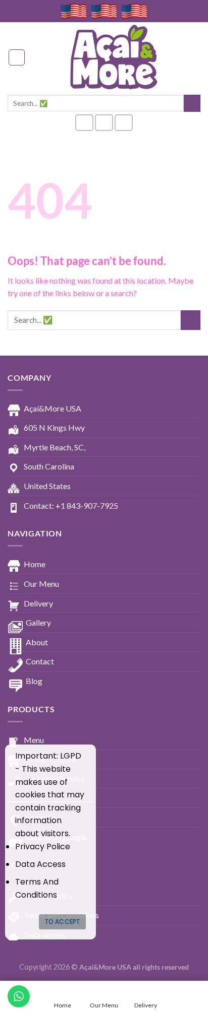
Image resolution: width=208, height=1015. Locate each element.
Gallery (38, 622)
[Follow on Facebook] (84, 122)
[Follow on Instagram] (104, 122)
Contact (40, 661)
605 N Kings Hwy (54, 427)
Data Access (40, 864)
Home (34, 564)
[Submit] (192, 103)
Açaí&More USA (52, 408)
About (37, 642)
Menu (34, 740)
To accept (62, 921)
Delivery (38, 603)
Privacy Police (42, 846)
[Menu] (17, 57)
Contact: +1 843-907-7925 (71, 505)
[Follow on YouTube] (124, 122)
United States (47, 486)
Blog (34, 681)
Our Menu (41, 583)
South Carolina (49, 466)
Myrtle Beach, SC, (54, 447)
